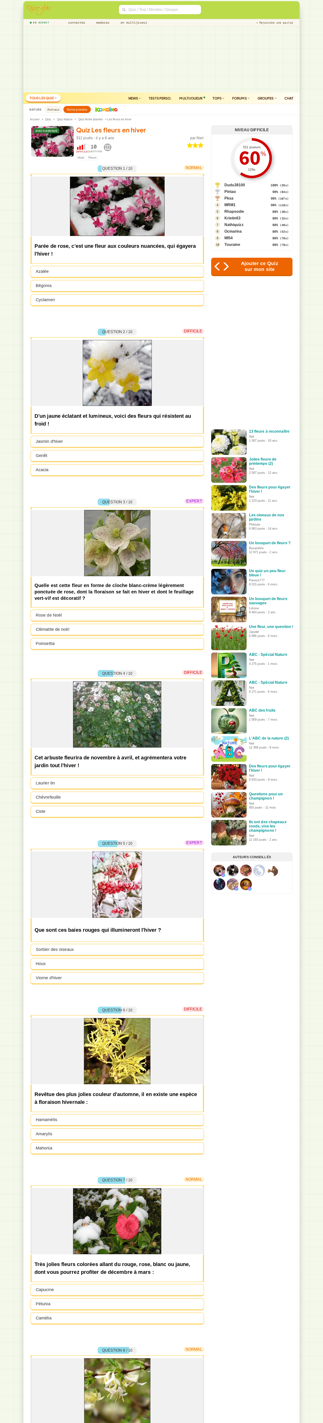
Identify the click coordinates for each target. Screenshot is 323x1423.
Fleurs (92, 157)
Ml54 (228, 238)
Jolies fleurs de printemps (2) (263, 461)
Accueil (34, 119)
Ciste (41, 811)
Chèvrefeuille (48, 797)
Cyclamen (45, 299)
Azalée (42, 271)
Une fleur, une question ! (271, 627)
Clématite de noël (52, 629)
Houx (41, 963)
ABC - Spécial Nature (268, 655)
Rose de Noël (49, 615)
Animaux (53, 109)
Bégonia (44, 285)
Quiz (48, 119)
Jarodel (254, 632)
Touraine (232, 245)
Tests (160, 98)
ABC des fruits (262, 710)
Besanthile (256, 548)
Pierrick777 (257, 580)
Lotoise (254, 608)
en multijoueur (132, 23)
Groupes (266, 98)
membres (102, 23)
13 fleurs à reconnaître (269, 431)
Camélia (44, 1318)
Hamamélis (46, 1119)
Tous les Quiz (42, 98)
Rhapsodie (234, 211)
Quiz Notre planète (90, 119)
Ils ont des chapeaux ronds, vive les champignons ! (268, 826)
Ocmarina (233, 231)
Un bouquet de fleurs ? (270, 543)
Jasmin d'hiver (49, 441)
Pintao (230, 192)
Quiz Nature (65, 119)
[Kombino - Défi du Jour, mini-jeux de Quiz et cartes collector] (105, 109)
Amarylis (44, 1133)
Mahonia (44, 1148)
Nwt (199, 138)
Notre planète (77, 109)
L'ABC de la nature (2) (269, 738)
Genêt (42, 455)
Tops (217, 98)
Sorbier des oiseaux (55, 949)
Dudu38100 (234, 185)
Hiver (81, 157)
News (133, 98)
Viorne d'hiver (49, 977)
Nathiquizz (234, 225)
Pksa (228, 198)
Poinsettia (45, 643)
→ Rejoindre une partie (274, 23)
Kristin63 (232, 218)
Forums (239, 98)
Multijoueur (190, 98)
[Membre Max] (223, 875)
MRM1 (230, 205)
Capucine (45, 1289)
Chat (288, 98)
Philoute (254, 524)
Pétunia (43, 1303)
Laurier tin (45, 783)
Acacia (42, 469)
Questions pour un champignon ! (266, 796)
